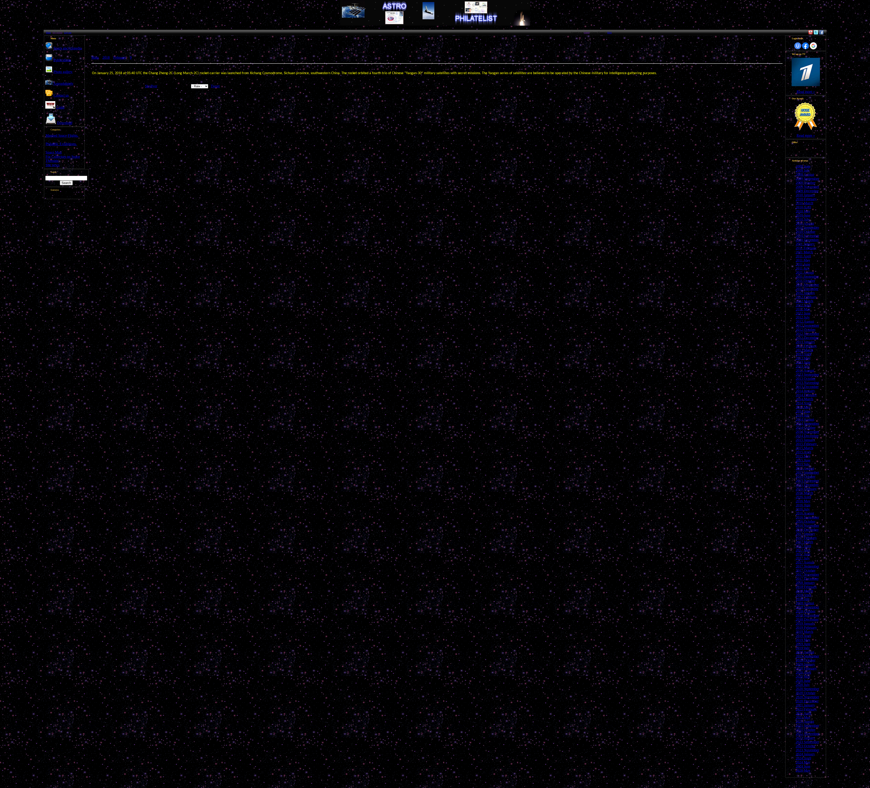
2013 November (807, 383)
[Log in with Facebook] (805, 45)
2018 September (807, 607)
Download (64, 123)
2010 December (807, 240)
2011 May (803, 260)
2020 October (805, 693)
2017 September (807, 566)
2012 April (803, 305)
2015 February (806, 444)
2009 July (803, 170)
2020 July (803, 685)
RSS (609, 32)
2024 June (803, 766)
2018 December (807, 619)
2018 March (804, 591)
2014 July (803, 415)
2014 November (807, 432)
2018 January (805, 583)
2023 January (805, 738)
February (119, 57)
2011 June (803, 264)
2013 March (804, 350)
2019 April (803, 636)
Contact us (61, 95)
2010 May (803, 211)
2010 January (805, 195)
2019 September (807, 656)
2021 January (805, 705)
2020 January (805, 664)
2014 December (807, 436)
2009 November (807, 187)
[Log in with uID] (797, 45)
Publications (62, 60)
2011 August (805, 272)
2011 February (806, 248)
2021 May (803, 717)
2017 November (807, 574)
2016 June (803, 505)
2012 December (807, 338)
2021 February (806, 709)
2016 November (807, 525)
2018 (106, 57)
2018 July (803, 599)
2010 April (803, 207)
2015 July (803, 464)
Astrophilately (63, 83)
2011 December (807, 289)
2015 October (805, 476)
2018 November (807, 615)
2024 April (803, 758)
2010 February (806, 199)
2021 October (805, 730)
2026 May (803, 770)
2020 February (806, 668)
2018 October (805, 611)
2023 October (805, 746)
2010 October (805, 232)
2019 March (804, 632)
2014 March (804, 399)
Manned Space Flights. (62, 135)
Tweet (215, 86)
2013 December (807, 387)
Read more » (806, 92)
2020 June (803, 681)
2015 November (807, 481)
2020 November (807, 697)
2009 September (807, 179)
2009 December (807, 191)
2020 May (803, 676)
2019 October (805, 660)
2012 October (805, 330)
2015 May (803, 456)
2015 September (807, 472)
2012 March (804, 301)
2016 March (804, 493)
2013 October (805, 379)
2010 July (803, 219)
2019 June (803, 644)
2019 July (803, 648)
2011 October (805, 281)
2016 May (803, 501)
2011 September (807, 276)
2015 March (804, 448)
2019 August (805, 652)
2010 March (804, 203)
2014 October (805, 427)
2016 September (807, 517)
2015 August (805, 468)
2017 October (805, 570)
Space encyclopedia (67, 48)
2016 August (805, 513)
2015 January (805, 440)
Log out (67, 32)
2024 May (803, 762)
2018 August (805, 603)
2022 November (807, 734)
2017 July (803, 558)
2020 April (803, 672)
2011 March (804, 252)
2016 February (806, 489)
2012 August (805, 321)
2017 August (805, 562)
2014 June (803, 411)
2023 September (807, 742)
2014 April (803, 403)
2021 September (807, 725)
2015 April (803, 452)
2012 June (803, 313)
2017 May (803, 550)
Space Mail (54, 152)
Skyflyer (151, 86)
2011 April (803, 256)
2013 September (807, 374)
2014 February (806, 395)
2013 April (803, 354)
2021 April (803, 713)
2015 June (803, 460)
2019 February (806, 627)
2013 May (803, 358)
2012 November (807, 334)
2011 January (805, 244)
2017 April (803, 546)
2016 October (805, 521)
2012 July (803, 317)
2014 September (807, 423)
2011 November (807, 285)
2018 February (806, 587)
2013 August (805, 370)
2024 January (805, 754)
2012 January (805, 293)
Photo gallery (62, 72)
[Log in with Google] (813, 45)
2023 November (807, 750)
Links (60, 107)
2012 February (806, 297)
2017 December (807, 579)
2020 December (807, 701)
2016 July (803, 509)
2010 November (807, 236)
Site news (52, 165)
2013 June (803, 362)
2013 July (803, 366)
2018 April (803, 595)
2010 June (803, 215)
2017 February (806, 538)
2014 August (805, 419)
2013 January (805, 342)
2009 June (803, 166)
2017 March (804, 542)
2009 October (805, 183)
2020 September (807, 689)
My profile (57, 32)
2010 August (805, 223)
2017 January (805, 534)
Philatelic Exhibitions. (61, 144)
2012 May (803, 309)
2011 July (803, 268)
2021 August (805, 721)
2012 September (807, 325)
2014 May (803, 407)
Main (48, 32)
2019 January (805, 623)
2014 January (805, 391)
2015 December (807, 485)
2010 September (807, 227)
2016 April (803, 497)
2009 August (805, 174)
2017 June (803, 554)
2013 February (806, 346)
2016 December (807, 530)
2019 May (803, 640)
